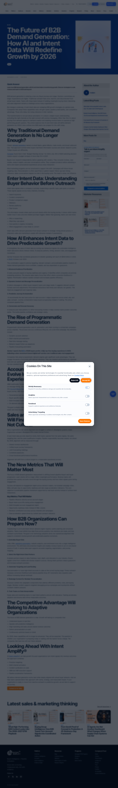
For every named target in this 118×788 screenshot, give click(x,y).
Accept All (86, 380)
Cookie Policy (79, 375)
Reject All (74, 380)
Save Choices (85, 421)
